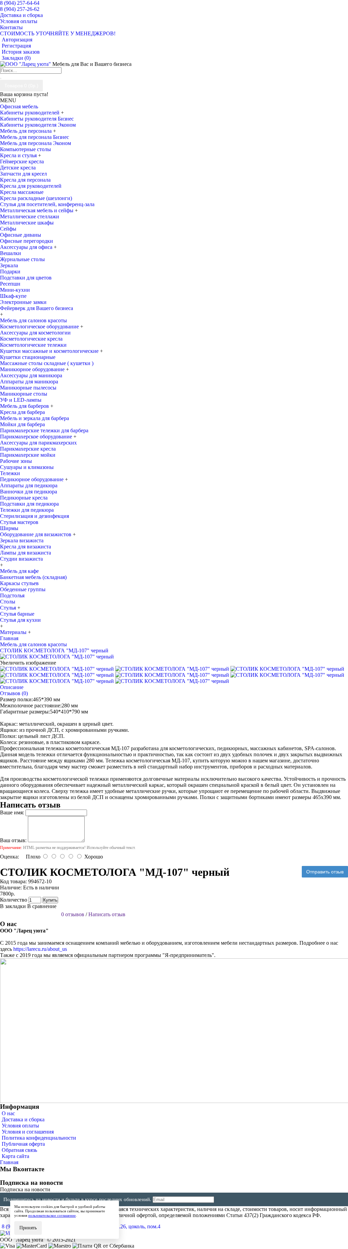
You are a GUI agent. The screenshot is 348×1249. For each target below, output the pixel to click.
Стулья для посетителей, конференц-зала (47, 204)
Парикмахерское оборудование (36, 436)
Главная (9, 1162)
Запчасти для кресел (23, 174)
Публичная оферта (23, 1144)
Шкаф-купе (13, 296)
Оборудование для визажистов (36, 534)
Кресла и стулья (19, 155)
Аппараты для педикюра (28, 485)
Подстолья (12, 595)
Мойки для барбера (22, 424)
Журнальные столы (22, 259)
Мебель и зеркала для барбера (34, 418)
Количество (13, 900)
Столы (7, 601)
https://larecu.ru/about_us (40, 949)
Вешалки (10, 253)
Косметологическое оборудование (40, 326)
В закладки (13, 906)
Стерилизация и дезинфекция (34, 516)
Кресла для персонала (25, 180)
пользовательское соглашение (52, 1215)
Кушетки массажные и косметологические (50, 351)
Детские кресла (18, 167)
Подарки (10, 271)
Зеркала (9, 265)
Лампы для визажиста (25, 553)
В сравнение (41, 906)
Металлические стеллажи (29, 216)
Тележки (10, 473)
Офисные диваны (20, 235)
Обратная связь (19, 1150)
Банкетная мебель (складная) (33, 577)
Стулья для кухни (20, 620)
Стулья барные (17, 614)
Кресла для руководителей (31, 186)
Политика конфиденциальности (39, 1138)
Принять (28, 1227)
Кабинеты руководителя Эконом (38, 125)
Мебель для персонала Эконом (35, 143)
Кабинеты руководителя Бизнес (37, 119)
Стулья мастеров (19, 522)
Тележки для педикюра (27, 510)
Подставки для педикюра (29, 504)
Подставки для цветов (26, 277)
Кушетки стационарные (27, 357)
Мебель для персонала (26, 131)
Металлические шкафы (27, 222)
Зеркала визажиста (22, 540)
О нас (8, 1113)
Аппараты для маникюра (29, 381)
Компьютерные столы (25, 149)
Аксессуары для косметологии (35, 333)
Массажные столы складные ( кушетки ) (46, 363)
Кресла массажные (22, 192)
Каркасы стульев (19, 583)
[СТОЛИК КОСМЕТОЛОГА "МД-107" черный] (57, 656)
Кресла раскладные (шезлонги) (36, 198)
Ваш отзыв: (13, 840)
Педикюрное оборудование (32, 479)
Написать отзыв (106, 914)
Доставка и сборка (23, 1119)
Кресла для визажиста (25, 546)
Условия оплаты (20, 1125)
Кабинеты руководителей (30, 112)
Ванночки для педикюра (28, 491)
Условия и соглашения (28, 1132)
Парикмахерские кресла (28, 449)
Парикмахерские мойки (27, 455)
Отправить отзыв (325, 871)
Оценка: (9, 856)
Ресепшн (10, 284)
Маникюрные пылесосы (28, 388)
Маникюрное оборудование (33, 369)
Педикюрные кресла (24, 498)
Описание (11, 687)
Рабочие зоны (16, 461)
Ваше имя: (12, 812)
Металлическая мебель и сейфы (37, 210)
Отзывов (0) (14, 693)
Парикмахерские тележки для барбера (44, 430)
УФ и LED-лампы (20, 400)
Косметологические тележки (33, 345)
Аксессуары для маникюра (31, 375)
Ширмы (9, 528)
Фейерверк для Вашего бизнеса (36, 308)
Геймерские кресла (22, 161)
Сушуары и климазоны (27, 467)
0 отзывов (72, 914)
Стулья (8, 608)
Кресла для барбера (22, 412)
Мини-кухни (15, 290)
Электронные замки (23, 302)
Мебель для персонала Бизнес (34, 137)
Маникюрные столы (23, 394)
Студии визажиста (21, 559)
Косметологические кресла (31, 339)
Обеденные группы (23, 589)
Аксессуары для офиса (27, 247)
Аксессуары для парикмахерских (38, 443)
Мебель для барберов (25, 406)
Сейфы (8, 229)
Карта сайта (15, 1156)
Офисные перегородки (26, 241)
